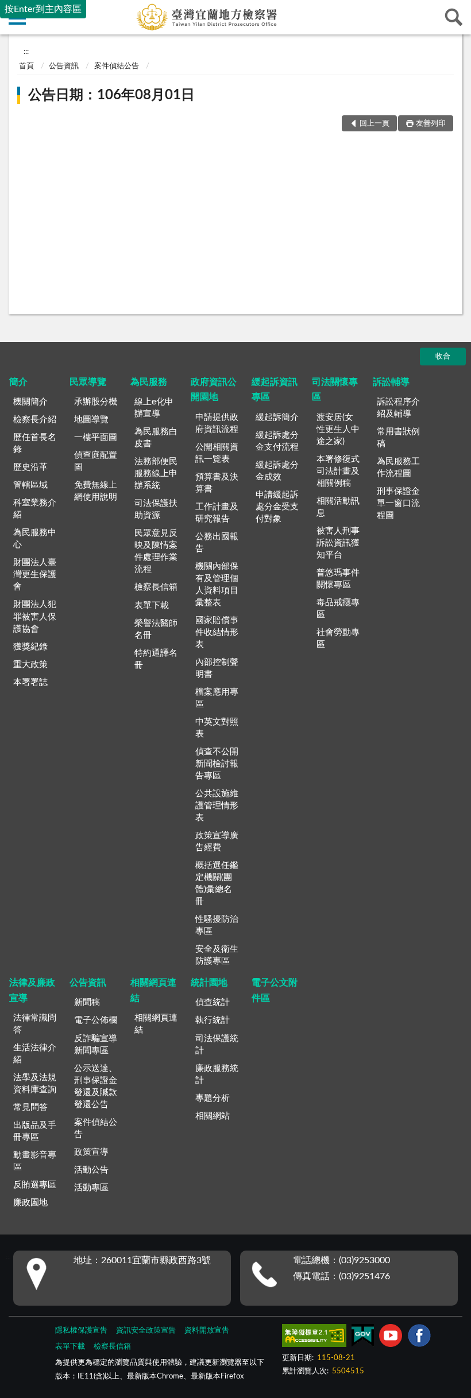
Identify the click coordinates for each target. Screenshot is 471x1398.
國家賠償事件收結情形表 (216, 632)
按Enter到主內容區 (43, 9)
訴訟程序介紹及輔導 (398, 408)
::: (26, 51)
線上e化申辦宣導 (153, 408)
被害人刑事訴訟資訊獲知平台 (338, 543)
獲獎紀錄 (30, 646)
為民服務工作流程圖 (398, 467)
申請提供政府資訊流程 (216, 423)
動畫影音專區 (34, 1161)
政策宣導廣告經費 (216, 841)
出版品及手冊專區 (34, 1131)
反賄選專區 (34, 1185)
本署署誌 (30, 682)
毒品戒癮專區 (338, 608)
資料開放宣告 (206, 1330)
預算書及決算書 (216, 483)
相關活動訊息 (338, 507)
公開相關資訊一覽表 (216, 453)
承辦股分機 (95, 402)
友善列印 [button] (431, 123)
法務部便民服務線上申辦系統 (155, 473)
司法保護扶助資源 (155, 509)
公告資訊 (64, 66)
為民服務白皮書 (155, 437)
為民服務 (148, 382)
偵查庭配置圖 (95, 461)
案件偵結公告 (116, 66)
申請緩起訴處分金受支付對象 (277, 506)
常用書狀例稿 (398, 437)
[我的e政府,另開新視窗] (362, 1338)
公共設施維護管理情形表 (216, 805)
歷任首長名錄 (34, 443)
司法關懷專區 (335, 389)
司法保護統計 (216, 1044)
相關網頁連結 (153, 990)
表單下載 (151, 605)
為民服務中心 (34, 538)
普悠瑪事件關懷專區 (338, 578)
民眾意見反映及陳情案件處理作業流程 (155, 551)
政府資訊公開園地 (214, 389)
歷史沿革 (30, 467)
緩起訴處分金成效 (277, 471)
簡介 (18, 382)
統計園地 (209, 982)
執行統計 (212, 1020)
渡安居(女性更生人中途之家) (338, 429)
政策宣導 (91, 1152)
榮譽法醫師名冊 (155, 629)
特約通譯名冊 (155, 659)
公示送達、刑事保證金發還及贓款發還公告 (95, 1086)
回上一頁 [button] (374, 123)
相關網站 (212, 1116)
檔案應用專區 (216, 698)
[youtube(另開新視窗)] (390, 1338)
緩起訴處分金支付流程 (277, 441)
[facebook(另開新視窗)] (419, 1338)
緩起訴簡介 (277, 417)
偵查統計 (212, 1002)
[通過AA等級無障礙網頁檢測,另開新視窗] (314, 1338)
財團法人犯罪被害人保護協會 (34, 616)
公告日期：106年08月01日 (111, 95)
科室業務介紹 (34, 509)
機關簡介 (30, 402)
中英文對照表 (216, 728)
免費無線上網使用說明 (95, 491)
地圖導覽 (91, 419)
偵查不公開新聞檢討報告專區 (216, 763)
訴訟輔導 (391, 382)
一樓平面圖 (95, 437)
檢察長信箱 (155, 587)
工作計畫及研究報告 (216, 513)
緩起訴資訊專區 (275, 389)
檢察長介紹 (34, 419)
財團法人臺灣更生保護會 (34, 574)
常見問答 (30, 1107)
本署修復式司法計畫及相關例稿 (338, 471)
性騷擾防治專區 (216, 925)
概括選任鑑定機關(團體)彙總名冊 (216, 883)
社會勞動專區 (338, 638)
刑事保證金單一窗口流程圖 (398, 503)
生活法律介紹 (34, 1053)
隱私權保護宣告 (81, 1330)
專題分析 (212, 1098)
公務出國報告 (216, 542)
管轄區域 (30, 485)
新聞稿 (87, 1002)
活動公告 (91, 1170)
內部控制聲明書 (216, 668)
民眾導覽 (88, 382)
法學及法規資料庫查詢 (34, 1083)
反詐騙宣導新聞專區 (95, 1044)
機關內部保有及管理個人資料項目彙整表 (216, 584)
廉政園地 (30, 1202)
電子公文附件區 (275, 990)
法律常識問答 (34, 1024)
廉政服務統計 (216, 1074)
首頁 (26, 66)
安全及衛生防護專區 (216, 955)
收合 (442, 356)
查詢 (454, 17)
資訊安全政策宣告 (146, 1330)
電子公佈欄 (95, 1020)
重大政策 (30, 664)
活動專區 (91, 1187)
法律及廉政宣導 (32, 990)
